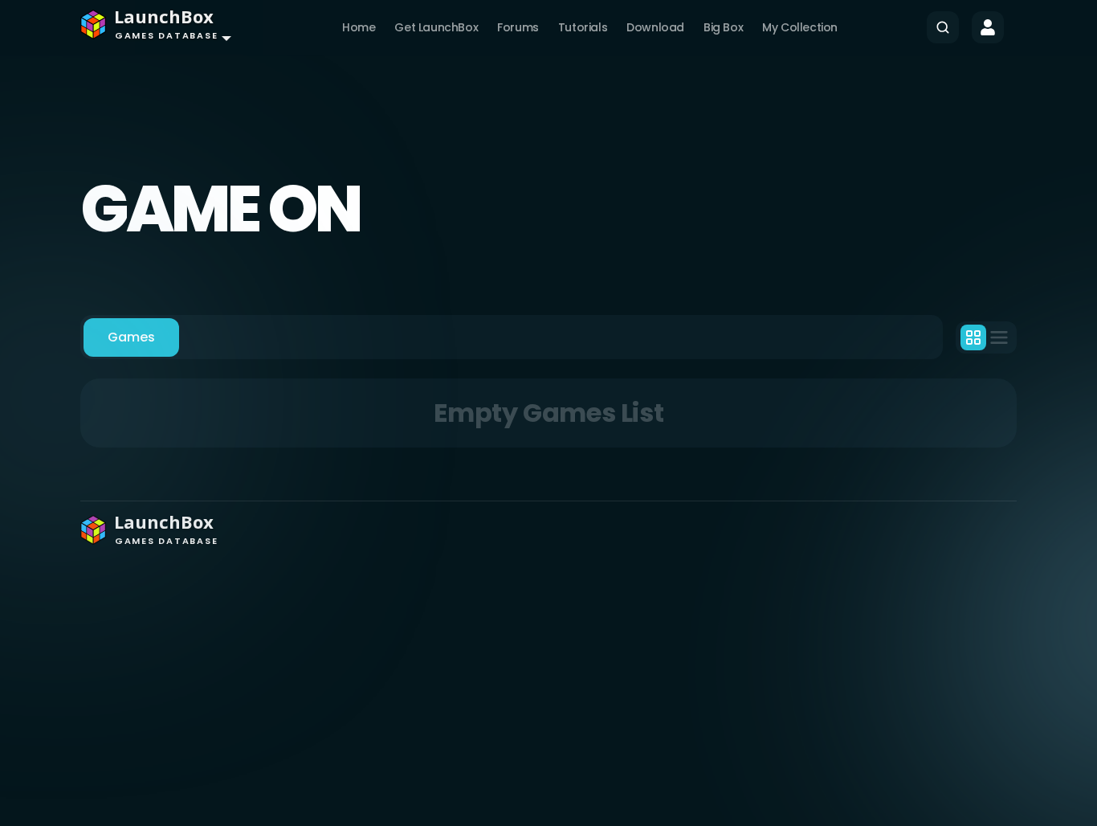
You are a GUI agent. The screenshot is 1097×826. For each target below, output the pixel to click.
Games (131, 337)
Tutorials (582, 27)
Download (655, 27)
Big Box (723, 27)
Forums (518, 27)
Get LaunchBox (436, 27)
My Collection (800, 27)
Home (358, 27)
